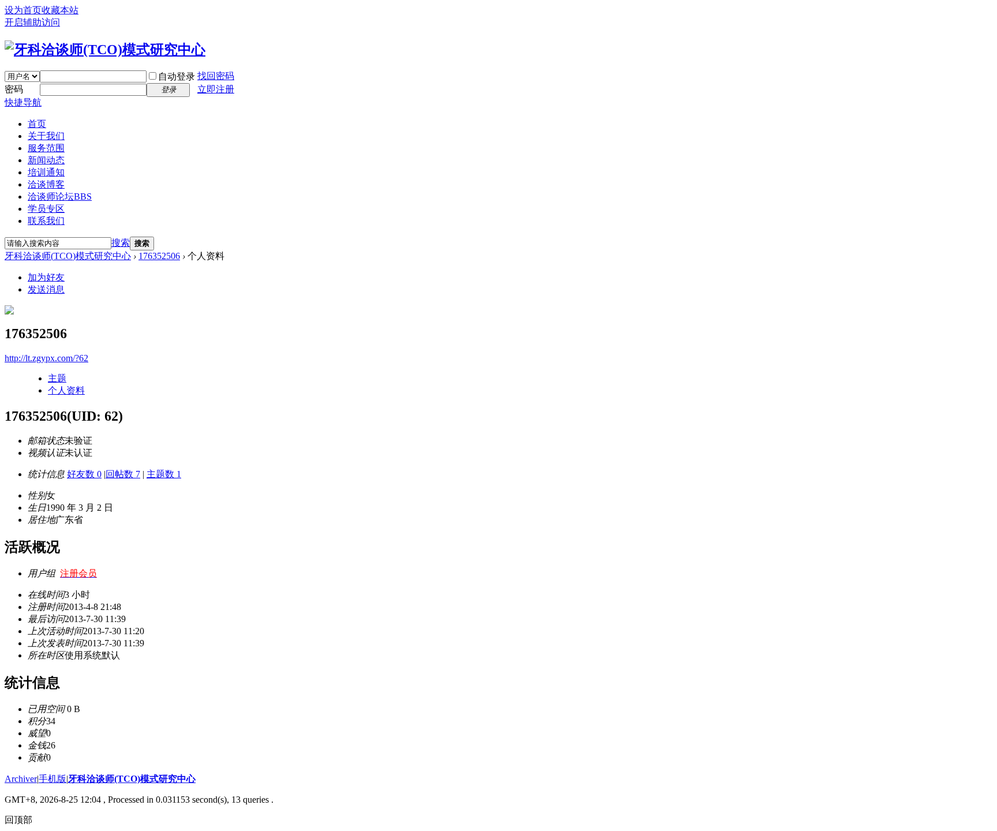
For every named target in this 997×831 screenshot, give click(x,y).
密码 (14, 89)
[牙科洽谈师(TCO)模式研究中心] (105, 49)
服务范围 (46, 148)
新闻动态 (46, 160)
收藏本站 (60, 10)
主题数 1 (164, 474)
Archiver (21, 779)
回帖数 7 (123, 474)
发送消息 (46, 289)
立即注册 (215, 89)
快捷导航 (23, 102)
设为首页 (23, 10)
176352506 (159, 256)
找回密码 (215, 76)
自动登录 (176, 76)
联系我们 (46, 221)
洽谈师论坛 (60, 196)
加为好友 (46, 277)
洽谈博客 (46, 184)
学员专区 (46, 209)
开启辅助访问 (32, 22)
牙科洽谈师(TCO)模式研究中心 (68, 256)
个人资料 (66, 390)
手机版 (52, 779)
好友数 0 (84, 474)
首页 (37, 124)
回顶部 (18, 820)
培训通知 (46, 172)
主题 (57, 378)
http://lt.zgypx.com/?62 (46, 358)
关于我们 (46, 136)
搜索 (120, 243)
